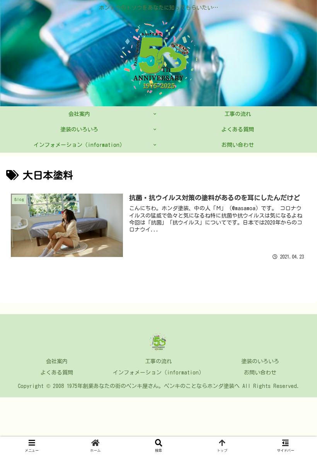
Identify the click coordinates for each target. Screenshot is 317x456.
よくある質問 (57, 372)
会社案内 (57, 361)
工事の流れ (158, 361)
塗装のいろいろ (260, 361)
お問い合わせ (260, 372)
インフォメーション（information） (158, 372)
